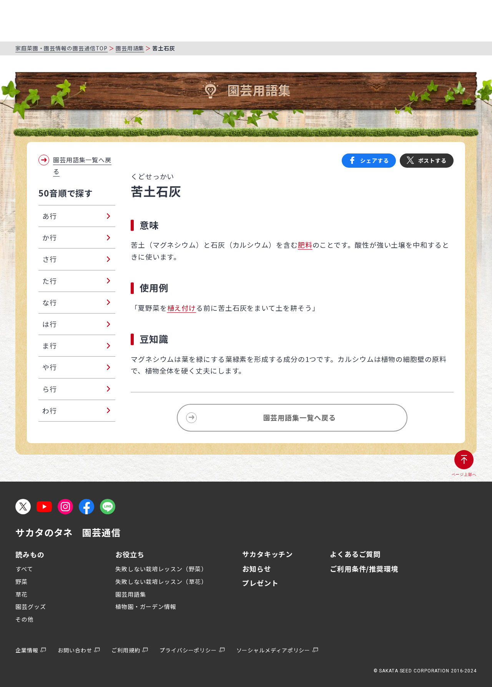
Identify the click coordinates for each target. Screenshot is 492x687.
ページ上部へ (464, 474)
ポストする (432, 160)
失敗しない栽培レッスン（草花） (161, 581)
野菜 (21, 581)
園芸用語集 (130, 48)
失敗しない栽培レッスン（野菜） (161, 569)
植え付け (181, 308)
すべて (24, 569)
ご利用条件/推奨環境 (364, 569)
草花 (21, 594)
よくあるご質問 (355, 554)
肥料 (305, 245)
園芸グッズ (30, 606)
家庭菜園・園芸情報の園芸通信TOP (61, 48)
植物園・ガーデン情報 (145, 606)
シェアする (374, 160)
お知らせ (256, 569)
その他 (24, 619)
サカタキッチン (267, 554)
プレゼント (260, 583)
